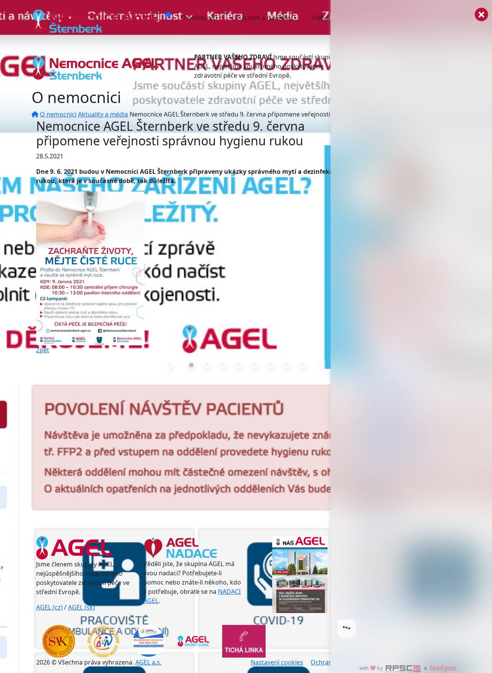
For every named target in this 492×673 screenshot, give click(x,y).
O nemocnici (199, 17)
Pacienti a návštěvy (264, 17)
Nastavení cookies (277, 662)
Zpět (42, 350)
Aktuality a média (103, 114)
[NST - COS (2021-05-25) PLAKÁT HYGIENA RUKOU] (90, 267)
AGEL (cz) (49, 607)
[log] (411, 324)
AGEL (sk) (81, 607)
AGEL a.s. (148, 662)
